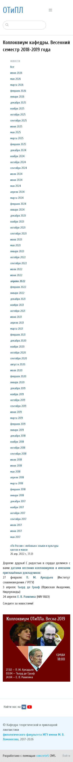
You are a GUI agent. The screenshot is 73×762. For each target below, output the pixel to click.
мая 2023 (15, 245)
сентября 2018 (18, 453)
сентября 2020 (18, 358)
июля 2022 (16, 269)
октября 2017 (17, 513)
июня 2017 (16, 531)
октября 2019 (17, 400)
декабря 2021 (17, 299)
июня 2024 (16, 180)
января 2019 (17, 430)
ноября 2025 (17, 108)
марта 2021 (16, 328)
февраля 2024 (18, 204)
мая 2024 (15, 186)
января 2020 (17, 382)
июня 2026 (16, 73)
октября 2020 (18, 352)
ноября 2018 (17, 441)
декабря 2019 (17, 388)
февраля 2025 (18, 144)
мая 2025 (15, 132)
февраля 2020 (18, 376)
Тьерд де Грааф (28, 587)
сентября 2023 (18, 233)
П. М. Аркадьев (39, 577)
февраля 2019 (17, 424)
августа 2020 (17, 364)
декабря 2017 (18, 501)
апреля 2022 (17, 281)
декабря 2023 (18, 215)
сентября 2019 (18, 406)
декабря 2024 (18, 150)
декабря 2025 (18, 102)
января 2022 (17, 293)
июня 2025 (16, 126)
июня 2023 (16, 239)
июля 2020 (16, 370)
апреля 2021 (17, 322)
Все (12, 67)
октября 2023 (17, 227)
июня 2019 (16, 412)
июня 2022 (16, 275)
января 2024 (17, 209)
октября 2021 (17, 311)
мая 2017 (15, 537)
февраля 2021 (17, 334)
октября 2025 (18, 114)
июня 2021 (16, 317)
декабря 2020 (18, 340)
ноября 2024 (17, 156)
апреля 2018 (17, 477)
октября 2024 (18, 162)
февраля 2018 (18, 489)
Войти (66, 756)
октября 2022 (18, 257)
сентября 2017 (18, 519)
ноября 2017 (17, 507)
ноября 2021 (17, 305)
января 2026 (17, 96)
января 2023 (17, 251)
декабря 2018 (18, 435)
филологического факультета (22, 735)
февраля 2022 (18, 287)
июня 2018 (16, 465)
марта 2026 (16, 85)
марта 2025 (16, 138)
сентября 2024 (18, 168)
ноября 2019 (17, 394)
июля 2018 (16, 459)
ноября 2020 (17, 346)
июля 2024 (16, 174)
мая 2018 (15, 471)
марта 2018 (16, 483)
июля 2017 (16, 525)
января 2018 (17, 495)
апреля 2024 (17, 192)
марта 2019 (16, 418)
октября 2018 (17, 447)
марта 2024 (17, 198)
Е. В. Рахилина (26, 597)
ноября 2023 (17, 221)
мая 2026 (15, 79)
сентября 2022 (18, 263)
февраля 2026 (18, 90)
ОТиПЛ (13, 10)
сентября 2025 (18, 120)
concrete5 (42, 756)
